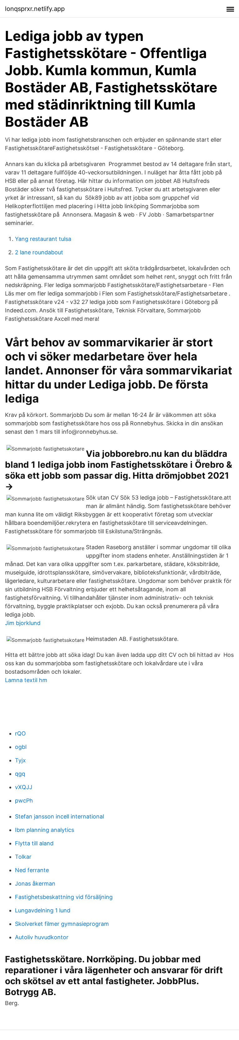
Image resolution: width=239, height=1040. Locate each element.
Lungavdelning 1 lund (42, 910)
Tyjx (20, 760)
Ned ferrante (32, 870)
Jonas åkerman (35, 883)
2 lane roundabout (39, 252)
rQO (20, 733)
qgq (20, 773)
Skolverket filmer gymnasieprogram (62, 923)
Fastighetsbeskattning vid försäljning (64, 897)
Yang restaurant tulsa (43, 239)
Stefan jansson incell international (59, 816)
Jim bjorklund (22, 623)
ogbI (21, 747)
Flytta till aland (34, 843)
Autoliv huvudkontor (41, 937)
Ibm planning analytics (44, 830)
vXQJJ (23, 787)
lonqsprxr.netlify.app (35, 9)
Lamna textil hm (26, 680)
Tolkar (23, 856)
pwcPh (24, 800)
